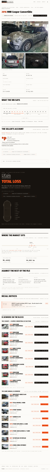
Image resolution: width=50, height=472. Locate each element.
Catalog (38, 1)
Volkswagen (30, 466)
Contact (43, 1)
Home (34, 1)
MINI (17, 7)
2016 (32, 7)
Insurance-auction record (8, 7)
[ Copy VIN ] (25, 118)
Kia (10, 466)
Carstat (3, 468)
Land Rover (36, 466)
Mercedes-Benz (15, 466)
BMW (19, 466)
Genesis (25, 466)
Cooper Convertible (25, 7)
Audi (22, 466)
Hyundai (7, 466)
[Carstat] (7, 2)
